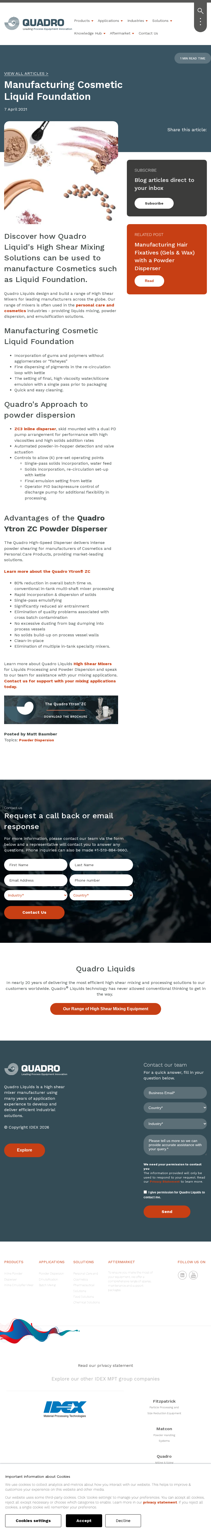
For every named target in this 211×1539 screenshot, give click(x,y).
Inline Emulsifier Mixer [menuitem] (18, 1285)
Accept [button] (84, 1520)
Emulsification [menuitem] (48, 1279)
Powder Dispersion (36, 740)
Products (82, 21)
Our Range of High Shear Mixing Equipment (105, 1009)
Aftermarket (120, 33)
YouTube (193, 1275)
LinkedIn (182, 1275)
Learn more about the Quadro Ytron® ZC (47, 571)
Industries (135, 21)
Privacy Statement (165, 1181)
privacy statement (160, 1502)
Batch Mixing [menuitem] (47, 1285)
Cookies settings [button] (33, 1520)
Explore (24, 1150)
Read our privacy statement (105, 1365)
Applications (108, 21)
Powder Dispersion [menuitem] (51, 1273)
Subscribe (154, 203)
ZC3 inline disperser (35, 428)
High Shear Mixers (93, 663)
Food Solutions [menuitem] (83, 1296)
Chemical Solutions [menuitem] (86, 1302)
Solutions (160, 21)
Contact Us (148, 33)
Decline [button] (123, 1520)
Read (149, 281)
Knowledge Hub (88, 33)
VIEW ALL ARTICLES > (26, 73)
